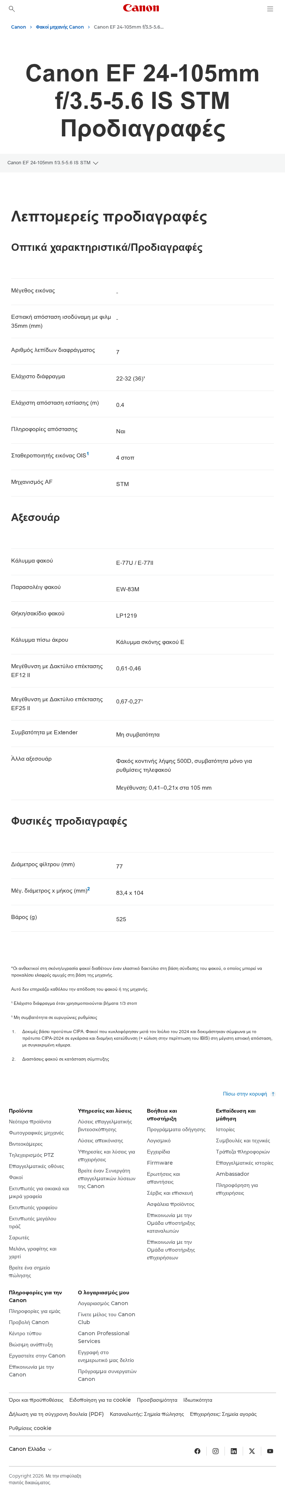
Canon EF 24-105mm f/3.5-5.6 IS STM (49, 162)
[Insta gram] (216, 1451)
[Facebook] (197, 1451)
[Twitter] (252, 1451)
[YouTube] (270, 1451)
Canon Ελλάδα (28, 1449)
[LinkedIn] (234, 1451)
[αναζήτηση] (12, 9)
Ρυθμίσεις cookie (30, 1428)
